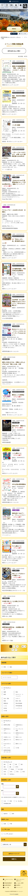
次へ (23, 646)
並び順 (3, 839)
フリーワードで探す (6, 672)
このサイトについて (2, 7)
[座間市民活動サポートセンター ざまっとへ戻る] (21, 5)
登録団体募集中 (8, 883)
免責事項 (18, 885)
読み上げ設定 (23, 33)
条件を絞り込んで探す (14, 51)
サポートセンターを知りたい (20, 880)
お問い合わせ (11, 7)
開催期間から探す (6, 780)
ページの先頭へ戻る (24, 874)
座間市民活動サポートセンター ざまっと (11, 37)
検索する (14, 859)
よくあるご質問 (19, 883)
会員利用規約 (8, 885)
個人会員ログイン (16, 7)
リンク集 (7, 887)
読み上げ (15, 33)
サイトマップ (19, 887)
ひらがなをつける (14, 1)
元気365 (16, 894)
